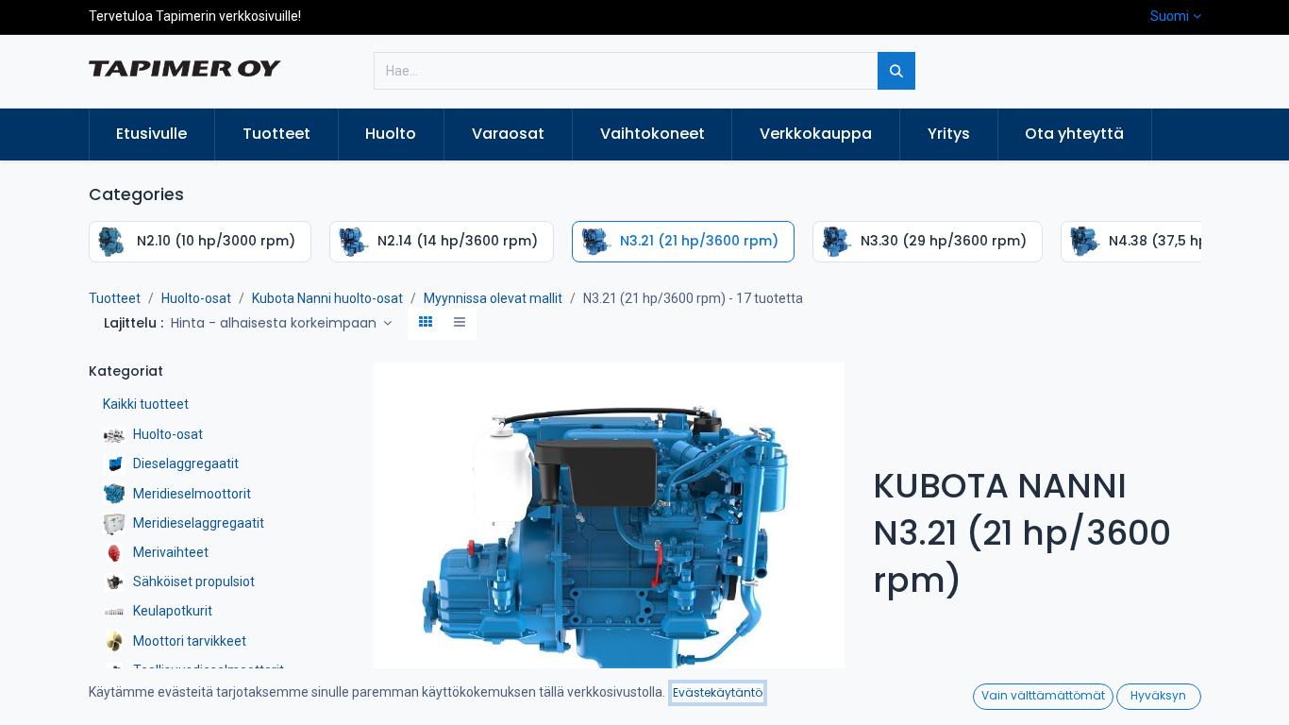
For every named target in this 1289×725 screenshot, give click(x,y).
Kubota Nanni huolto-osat (327, 298)
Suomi (1169, 16)
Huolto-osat (196, 298)
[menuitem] (152, 134)
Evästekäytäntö (717, 692)
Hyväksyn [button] (1158, 695)
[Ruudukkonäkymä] (426, 324)
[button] (281, 324)
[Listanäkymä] (460, 324)
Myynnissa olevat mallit (493, 298)
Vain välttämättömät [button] (1043, 695)
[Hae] (896, 71)
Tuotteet (115, 298)
